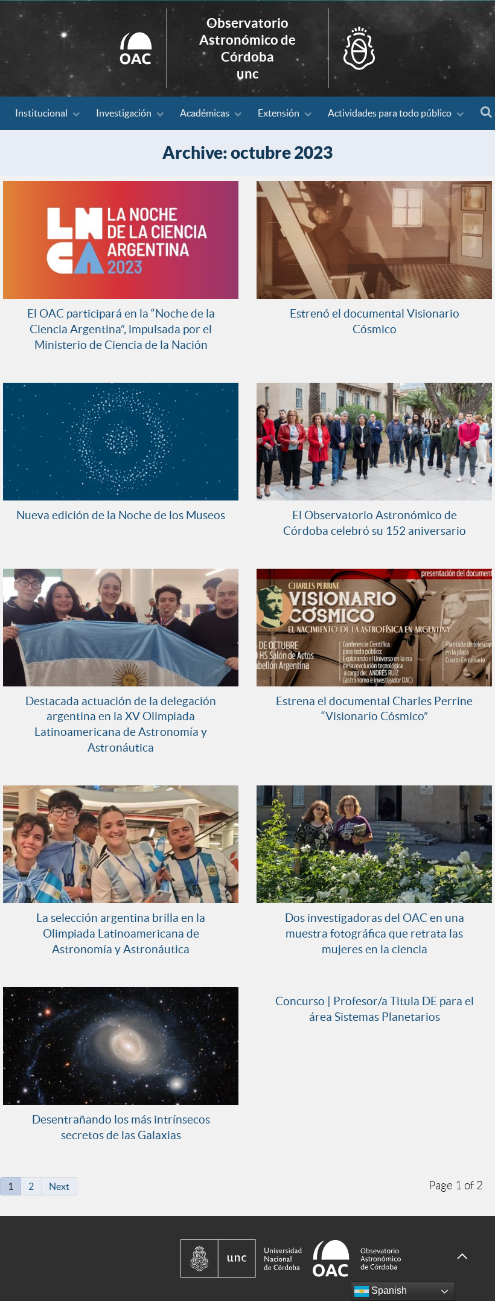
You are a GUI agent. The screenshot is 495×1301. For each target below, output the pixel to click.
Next (59, 1186)
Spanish (388, 1290)
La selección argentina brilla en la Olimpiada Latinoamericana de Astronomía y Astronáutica (120, 933)
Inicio (247, 48)
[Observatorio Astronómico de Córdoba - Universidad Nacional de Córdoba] (307, 1258)
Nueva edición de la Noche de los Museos (120, 515)
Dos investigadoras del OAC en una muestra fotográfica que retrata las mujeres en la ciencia (374, 933)
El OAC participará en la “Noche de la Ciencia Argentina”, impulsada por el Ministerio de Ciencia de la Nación (121, 329)
